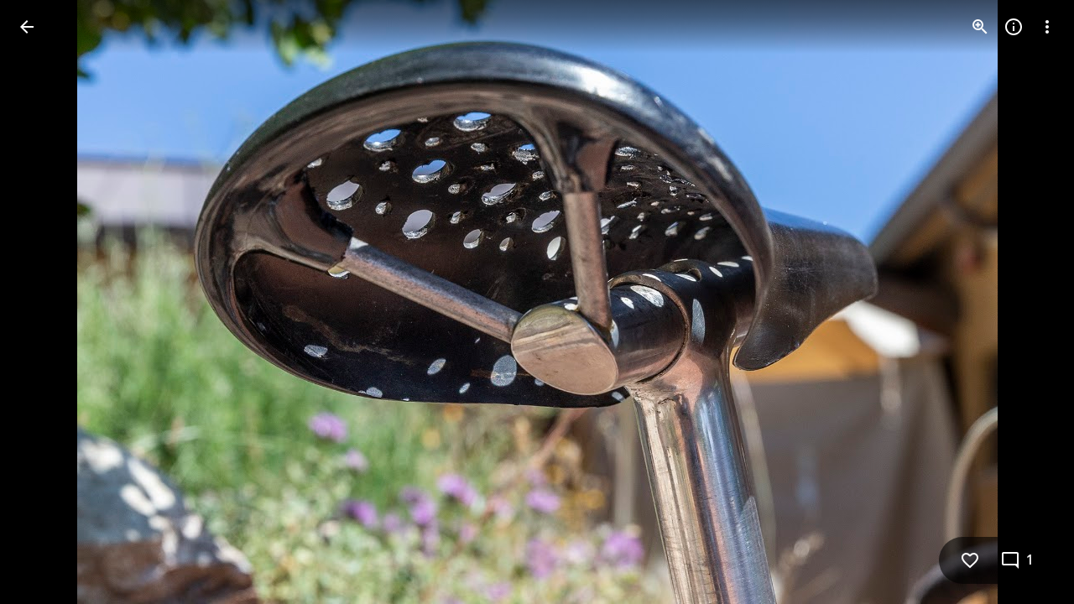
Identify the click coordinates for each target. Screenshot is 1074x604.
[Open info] (1013, 27)
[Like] (970, 560)
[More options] (1047, 27)
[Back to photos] (27, 27)
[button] (46, 302)
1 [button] (1030, 560)
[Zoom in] (980, 27)
